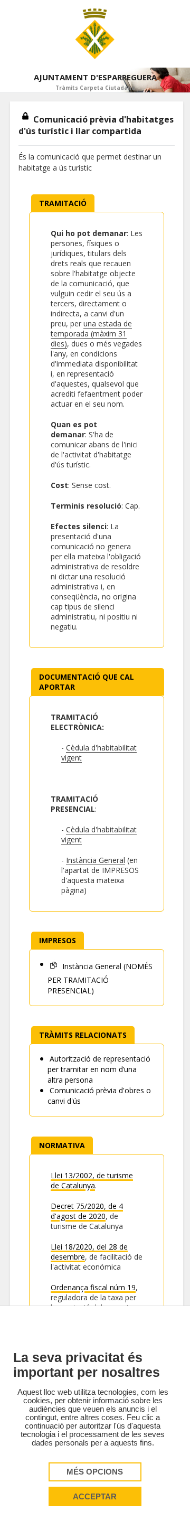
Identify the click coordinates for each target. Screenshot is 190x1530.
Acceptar (95, 1497)
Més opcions (94, 1472)
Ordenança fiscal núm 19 (93, 1287)
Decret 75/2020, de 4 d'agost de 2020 (87, 1211)
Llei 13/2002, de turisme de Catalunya (92, 1180)
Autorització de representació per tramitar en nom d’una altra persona (99, 1069)
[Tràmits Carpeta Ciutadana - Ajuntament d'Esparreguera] (95, 34)
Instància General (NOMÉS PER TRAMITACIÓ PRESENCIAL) (100, 978)
